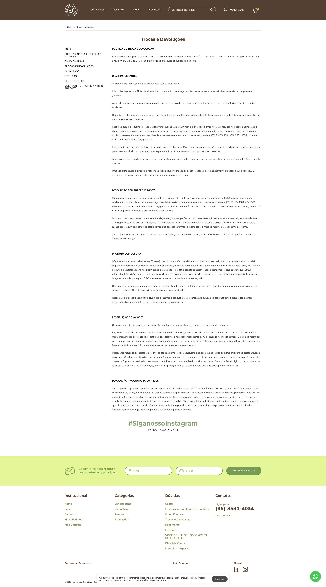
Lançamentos (96, 9)
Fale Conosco (223, 515)
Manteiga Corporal (177, 548)
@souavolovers (163, 430)
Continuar (219, 579)
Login (68, 509)
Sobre (68, 49)
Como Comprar (74, 61)
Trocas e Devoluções (79, 66)
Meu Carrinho (73, 524)
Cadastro (70, 514)
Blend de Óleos (75, 81)
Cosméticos (118, 9)
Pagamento (72, 71)
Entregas (71, 76)
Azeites (136, 9)
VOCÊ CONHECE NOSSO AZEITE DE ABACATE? (84, 87)
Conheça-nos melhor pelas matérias (83, 55)
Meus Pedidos (73, 519)
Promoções (154, 9)
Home (69, 27)
